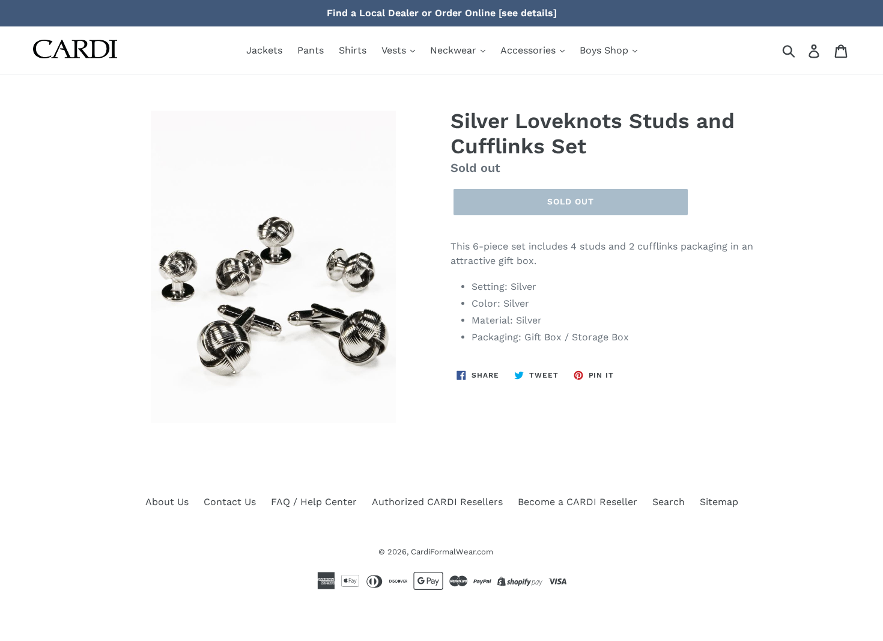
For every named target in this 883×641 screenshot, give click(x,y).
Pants (310, 50)
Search (668, 502)
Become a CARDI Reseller (577, 502)
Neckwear (454, 50)
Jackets (264, 50)
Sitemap (719, 502)
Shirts (352, 50)
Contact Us (230, 502)
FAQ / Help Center (314, 502)
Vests (395, 50)
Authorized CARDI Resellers (437, 502)
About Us (167, 502)
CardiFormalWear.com (452, 551)
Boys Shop (605, 50)
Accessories (529, 50)
